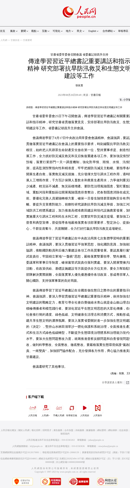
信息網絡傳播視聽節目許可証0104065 (18, 458)
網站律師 (112, 430)
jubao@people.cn (96, 440)
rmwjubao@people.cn (108, 446)
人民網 (3, 40)
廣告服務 (57, 430)
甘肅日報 (96, 95)
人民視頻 (84, 415)
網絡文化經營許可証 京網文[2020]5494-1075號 (61, 458)
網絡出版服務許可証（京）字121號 (103, 458)
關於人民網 (23, 430)
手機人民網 (58, 415)
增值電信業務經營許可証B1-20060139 (60, 452)
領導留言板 (71, 415)
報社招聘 (36, 430)
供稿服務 (79, 430)
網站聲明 (101, 430)
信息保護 (123, 430)
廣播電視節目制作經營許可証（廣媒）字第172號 (106, 452)
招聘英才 (46, 430)
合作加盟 (68, 430)
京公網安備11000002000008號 (70, 462)
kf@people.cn (36, 446)
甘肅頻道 (15, 40)
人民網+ (46, 415)
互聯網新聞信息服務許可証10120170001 (19, 452)
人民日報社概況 (8, 430)
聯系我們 (65, 434)
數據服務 (90, 430)
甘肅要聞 (27, 40)
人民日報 (32, 415)
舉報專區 (123, 31)
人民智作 (97, 415)
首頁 (2, 31)
